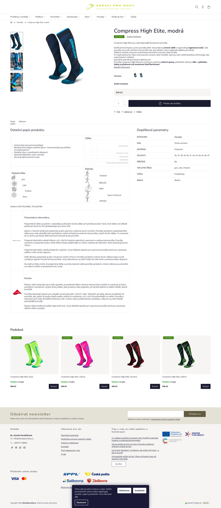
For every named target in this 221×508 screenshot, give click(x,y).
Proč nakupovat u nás (70, 450)
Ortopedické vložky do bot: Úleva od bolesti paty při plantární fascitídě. (134, 457)
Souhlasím (140, 490)
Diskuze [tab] (22, 121)
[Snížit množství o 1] (124, 105)
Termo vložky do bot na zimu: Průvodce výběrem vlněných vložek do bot (133, 445)
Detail (54, 386)
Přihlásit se (195, 414)
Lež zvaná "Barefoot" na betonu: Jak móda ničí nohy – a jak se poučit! (135, 451)
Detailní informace (122, 67)
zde (76, 496)
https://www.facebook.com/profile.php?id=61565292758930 (12, 447)
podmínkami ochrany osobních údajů (165, 419)
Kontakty (65, 446)
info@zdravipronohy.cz (24, 438)
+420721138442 (20, 443)
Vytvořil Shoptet (194, 503)
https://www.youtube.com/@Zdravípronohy (24, 447)
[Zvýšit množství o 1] (124, 101)
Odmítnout (124, 490)
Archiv (118, 464)
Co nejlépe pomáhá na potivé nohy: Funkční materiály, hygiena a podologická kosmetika (135, 439)
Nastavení (81, 502)
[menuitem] (21, 17)
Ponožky (178, 137)
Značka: (134, 37)
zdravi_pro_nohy (16, 447)
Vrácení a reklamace (70, 443)
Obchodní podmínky (70, 435)
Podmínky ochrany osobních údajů (76, 439)
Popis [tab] (12, 121)
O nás (63, 454)
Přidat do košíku (172, 103)
